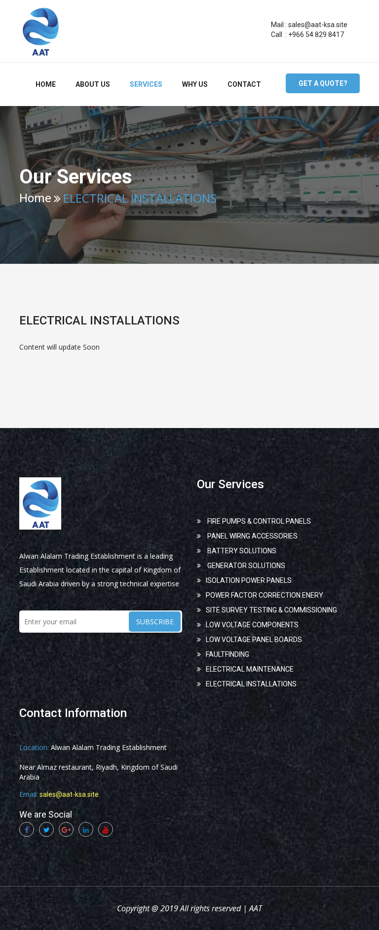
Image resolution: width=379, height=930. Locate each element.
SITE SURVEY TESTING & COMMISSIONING (271, 610)
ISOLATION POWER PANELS (249, 580)
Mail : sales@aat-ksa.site (309, 25)
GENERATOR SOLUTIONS (245, 566)
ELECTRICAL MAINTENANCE (250, 669)
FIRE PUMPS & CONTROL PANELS (258, 521)
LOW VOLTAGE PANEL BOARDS (254, 640)
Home (46, 84)
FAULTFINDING (227, 654)
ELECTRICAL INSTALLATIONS (251, 684)
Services (146, 84)
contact (244, 84)
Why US (195, 84)
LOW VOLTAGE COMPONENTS (252, 625)
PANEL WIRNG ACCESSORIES (252, 536)
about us (93, 84)
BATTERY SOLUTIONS (241, 551)
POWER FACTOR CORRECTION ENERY (264, 595)
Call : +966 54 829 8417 (307, 34)
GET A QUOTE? (323, 83)
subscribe (155, 621)
